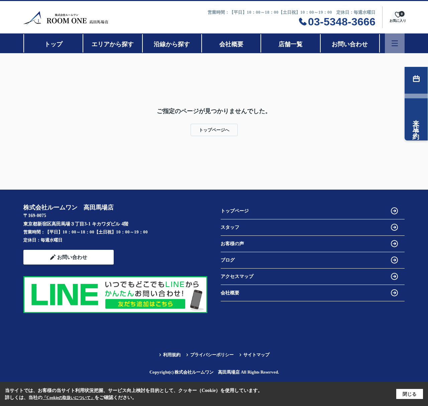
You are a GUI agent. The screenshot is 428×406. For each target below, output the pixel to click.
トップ (53, 44)
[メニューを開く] (394, 43)
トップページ (235, 210)
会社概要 (231, 44)
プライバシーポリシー (212, 354)
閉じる (410, 394)
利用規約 (172, 354)
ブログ (228, 260)
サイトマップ (256, 354)
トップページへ (214, 129)
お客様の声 (232, 243)
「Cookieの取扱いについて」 (68, 397)
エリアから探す (113, 44)
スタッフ (230, 227)
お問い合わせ (350, 44)
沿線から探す (172, 44)
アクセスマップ (237, 276)
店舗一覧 (291, 44)
